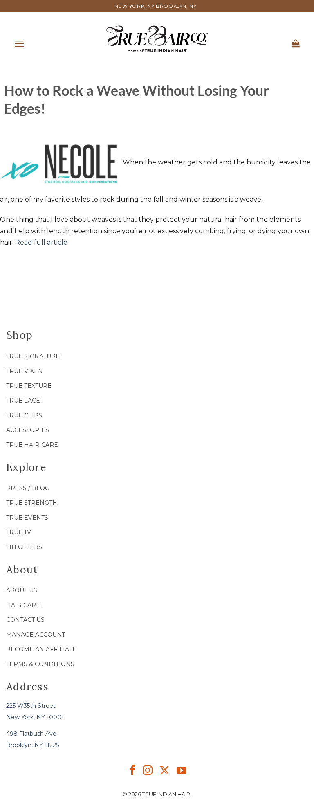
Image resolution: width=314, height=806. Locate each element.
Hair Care (23, 605)
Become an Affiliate (41, 649)
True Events (27, 517)
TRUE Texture (29, 385)
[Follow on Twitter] (164, 772)
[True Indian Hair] (157, 38)
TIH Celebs (24, 547)
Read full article (41, 242)
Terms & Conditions (40, 664)
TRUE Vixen (24, 371)
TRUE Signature (33, 356)
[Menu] (19, 42)
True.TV (18, 532)
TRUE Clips (24, 415)
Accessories (27, 430)
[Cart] (296, 41)
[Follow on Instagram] (148, 772)
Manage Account (35, 634)
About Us (21, 590)
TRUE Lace (23, 400)
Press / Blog (27, 488)
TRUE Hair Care (32, 444)
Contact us (25, 620)
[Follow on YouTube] (181, 772)
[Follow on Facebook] (132, 772)
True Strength (31, 503)
